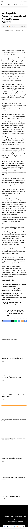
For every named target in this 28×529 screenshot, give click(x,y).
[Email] (10, 26)
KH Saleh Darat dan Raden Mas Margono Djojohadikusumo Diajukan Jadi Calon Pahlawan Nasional (13, 477)
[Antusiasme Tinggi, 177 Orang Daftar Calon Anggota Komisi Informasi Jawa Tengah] (7, 368)
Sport (3, 399)
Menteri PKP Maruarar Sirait (13, 312)
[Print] (12, 26)
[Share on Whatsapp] (10, 526)
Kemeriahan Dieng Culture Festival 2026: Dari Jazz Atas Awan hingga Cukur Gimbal (13, 285)
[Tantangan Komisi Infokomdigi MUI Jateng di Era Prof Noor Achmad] (7, 411)
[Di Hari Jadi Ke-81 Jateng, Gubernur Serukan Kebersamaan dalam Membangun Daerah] (7, 449)
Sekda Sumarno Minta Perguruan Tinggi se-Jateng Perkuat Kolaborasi (13, 298)
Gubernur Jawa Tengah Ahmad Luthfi (15, 310)
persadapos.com (16, 313)
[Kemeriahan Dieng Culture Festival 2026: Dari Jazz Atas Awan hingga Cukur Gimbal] (7, 330)
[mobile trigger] (2, 1)
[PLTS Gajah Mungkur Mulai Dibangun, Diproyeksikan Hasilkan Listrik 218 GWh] (7, 488)
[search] (18, 1)
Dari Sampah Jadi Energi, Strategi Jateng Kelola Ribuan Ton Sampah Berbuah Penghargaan (12, 290)
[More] (14, 26)
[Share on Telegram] (14, 526)
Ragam (3, 361)
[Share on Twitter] (7, 26)
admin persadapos (9, 30)
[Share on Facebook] (5, 26)
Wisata (3, 342)
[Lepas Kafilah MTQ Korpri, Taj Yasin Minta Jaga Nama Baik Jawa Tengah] (7, 430)
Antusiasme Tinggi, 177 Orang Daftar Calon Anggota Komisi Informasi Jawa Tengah (11, 294)
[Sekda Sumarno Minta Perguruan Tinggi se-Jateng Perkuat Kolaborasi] (7, 387)
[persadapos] (10, 1)
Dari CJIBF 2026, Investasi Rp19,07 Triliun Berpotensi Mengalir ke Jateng (11, 303)
